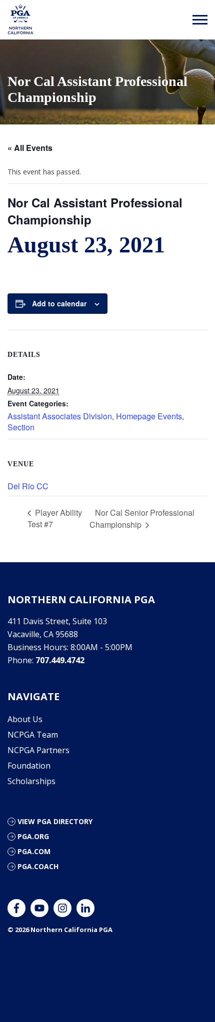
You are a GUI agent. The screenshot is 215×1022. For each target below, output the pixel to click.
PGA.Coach (38, 866)
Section (21, 427)
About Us (25, 719)
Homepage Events (149, 416)
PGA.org (33, 836)
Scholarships (32, 781)
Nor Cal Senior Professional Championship (142, 519)
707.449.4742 (60, 660)
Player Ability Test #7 (55, 518)
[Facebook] (17, 908)
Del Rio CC (28, 486)
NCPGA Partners (39, 750)
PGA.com (34, 851)
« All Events (30, 147)
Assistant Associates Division (60, 416)
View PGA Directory (55, 821)
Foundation (29, 765)
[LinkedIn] (85, 908)
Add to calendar (59, 303)
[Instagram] (63, 908)
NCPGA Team (33, 734)
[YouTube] (39, 908)
